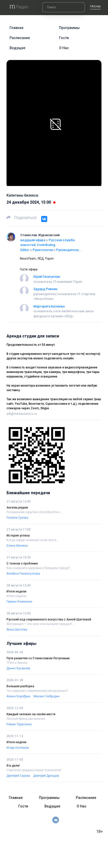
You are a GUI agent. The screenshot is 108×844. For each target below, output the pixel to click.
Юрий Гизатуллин (46, 276)
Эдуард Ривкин (45, 289)
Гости (64, 38)
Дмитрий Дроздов (46, 775)
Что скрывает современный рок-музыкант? (37, 691)
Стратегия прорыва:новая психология (34, 770)
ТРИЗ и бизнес (17, 663)
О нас (64, 48)
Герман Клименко (19, 601)
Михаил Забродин (46, 696)
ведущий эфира (32, 240)
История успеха (18, 535)
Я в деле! (13, 765)
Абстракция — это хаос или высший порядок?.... (41, 624)
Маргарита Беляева (49, 306)
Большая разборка (20, 686)
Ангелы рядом (17, 507)
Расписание (20, 38)
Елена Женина (17, 545)
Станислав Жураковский (40, 235)
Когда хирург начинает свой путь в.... (33, 540)
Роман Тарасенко (19, 724)
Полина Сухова (17, 517)
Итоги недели (16, 591)
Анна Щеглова (17, 629)
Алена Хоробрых (18, 696)
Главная (16, 28)
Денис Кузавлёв (18, 668)
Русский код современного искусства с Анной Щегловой (49, 619)
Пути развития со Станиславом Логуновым (38, 658)
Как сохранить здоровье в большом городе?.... (40, 568)
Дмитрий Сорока (18, 775)
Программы (69, 28)
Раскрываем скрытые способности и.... (35, 512)
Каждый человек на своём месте (31, 714)
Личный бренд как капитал (26, 719)
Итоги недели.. (17, 596)
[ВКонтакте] (44, 219)
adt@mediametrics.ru (22, 414)
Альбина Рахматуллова (23, 573)
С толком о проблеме (22, 563)
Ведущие (17, 48)
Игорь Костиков (18, 747)
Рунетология (43, 250)
